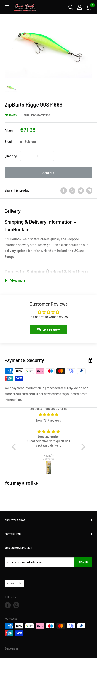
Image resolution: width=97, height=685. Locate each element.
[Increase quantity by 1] (49, 156)
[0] (89, 7)
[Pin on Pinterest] (72, 190)
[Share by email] (89, 190)
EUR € (10, 583)
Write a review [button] (48, 329)
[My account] (79, 7)
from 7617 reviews (48, 420)
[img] (48, 414)
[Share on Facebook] (63, 190)
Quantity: (11, 156)
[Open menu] (7, 7)
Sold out (48, 173)
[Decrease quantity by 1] (25, 156)
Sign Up (83, 562)
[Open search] (70, 7)
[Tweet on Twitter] (81, 190)
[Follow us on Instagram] (16, 605)
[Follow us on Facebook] (8, 605)
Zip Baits (11, 115)
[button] (15, 447)
